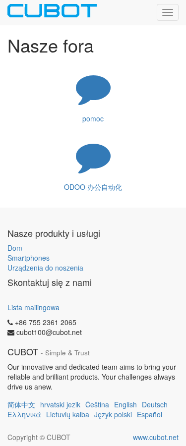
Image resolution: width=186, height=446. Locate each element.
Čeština (97, 404)
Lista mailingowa (33, 307)
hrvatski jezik (60, 404)
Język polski (113, 414)
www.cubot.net (156, 437)
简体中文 (21, 404)
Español (149, 414)
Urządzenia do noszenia (45, 268)
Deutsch (155, 404)
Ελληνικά (24, 414)
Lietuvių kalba (67, 414)
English (125, 404)
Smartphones (28, 258)
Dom (14, 248)
